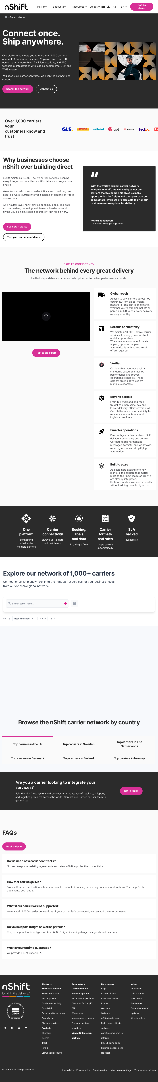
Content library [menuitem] (108, 993)
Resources (78, 6)
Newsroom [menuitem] (136, 998)
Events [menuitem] (104, 1003)
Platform (42, 6)
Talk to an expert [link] (46, 352)
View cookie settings (121, 1070)
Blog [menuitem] (103, 988)
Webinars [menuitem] (105, 1013)
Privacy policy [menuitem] (83, 1070)
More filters (74, 603)
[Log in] (108, 6)
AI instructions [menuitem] (138, 1018)
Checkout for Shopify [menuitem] (82, 1003)
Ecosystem (59, 6)
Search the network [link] (17, 88)
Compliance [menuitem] (48, 1018)
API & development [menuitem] (110, 1018)
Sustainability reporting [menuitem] (53, 1013)
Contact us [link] (46, 88)
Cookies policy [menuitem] (100, 1070)
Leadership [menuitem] (136, 988)
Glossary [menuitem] (105, 1008)
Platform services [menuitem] (50, 1023)
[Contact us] (103, 7)
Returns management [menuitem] (112, 1048)
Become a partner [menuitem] (80, 993)
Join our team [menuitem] (138, 993)
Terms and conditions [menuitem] (145, 1070)
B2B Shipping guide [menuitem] (110, 1043)
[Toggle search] (114, 7)
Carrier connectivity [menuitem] (52, 1003)
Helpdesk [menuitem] (105, 1053)
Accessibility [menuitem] (68, 1070)
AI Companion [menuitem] (49, 998)
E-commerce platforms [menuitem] (83, 998)
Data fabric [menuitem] (47, 1008)
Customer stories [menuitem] (109, 998)
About (94, 6)
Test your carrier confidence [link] (23, 237)
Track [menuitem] (44, 1043)
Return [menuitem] (45, 1048)
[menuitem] (51, 988)
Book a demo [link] (14, 846)
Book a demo (142, 6)
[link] (27, 744)
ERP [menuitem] (74, 1008)
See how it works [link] (17, 226)
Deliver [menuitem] (45, 1038)
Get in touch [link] (131, 790)
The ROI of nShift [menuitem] (50, 993)
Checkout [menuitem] (46, 1033)
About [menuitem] (134, 984)
